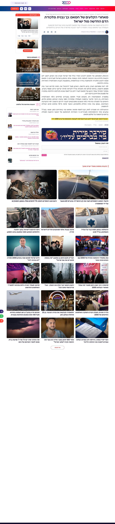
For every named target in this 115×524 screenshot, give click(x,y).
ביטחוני (92, 14)
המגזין (81, 8)
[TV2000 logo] (66, 3)
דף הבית (105, 14)
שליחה (44, 155)
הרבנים (59, 8)
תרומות (14, 8)
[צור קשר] (25, 8)
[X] (48, 32)
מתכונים (71, 8)
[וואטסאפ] (44, 32)
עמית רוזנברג (101, 32)
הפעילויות (65, 8)
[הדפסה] (55, 32)
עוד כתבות (57, 347)
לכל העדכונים (27, 50)
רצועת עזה (87, 125)
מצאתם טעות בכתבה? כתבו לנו (101, 121)
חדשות (102, 8)
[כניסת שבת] (21, 8)
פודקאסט (92, 8)
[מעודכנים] (1, 321)
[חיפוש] (29, 8)
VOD (97, 8)
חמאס (101, 125)
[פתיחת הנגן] (1, 311)
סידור (76, 8)
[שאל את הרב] (1, 316)
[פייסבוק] (52, 32)
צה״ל (94, 125)
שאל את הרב (52, 8)
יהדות (86, 8)
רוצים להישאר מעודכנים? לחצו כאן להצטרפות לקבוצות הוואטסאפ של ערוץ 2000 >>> (80, 119)
